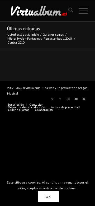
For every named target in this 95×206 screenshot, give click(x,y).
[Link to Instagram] (68, 99)
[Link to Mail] (84, 99)
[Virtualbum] (39, 10)
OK (48, 197)
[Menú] (80, 10)
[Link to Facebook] (60, 99)
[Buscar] (68, 10)
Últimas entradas (23, 28)
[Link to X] (52, 99)
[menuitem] (68, 10)
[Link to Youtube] (76, 99)
